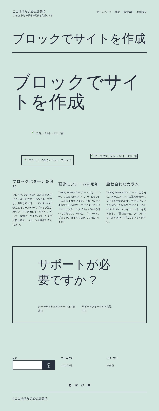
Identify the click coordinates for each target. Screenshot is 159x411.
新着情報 (128, 11)
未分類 (110, 365)
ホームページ (104, 11)
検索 (14, 358)
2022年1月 (66, 365)
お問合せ (142, 11)
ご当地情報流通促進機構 (28, 11)
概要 (117, 11)
